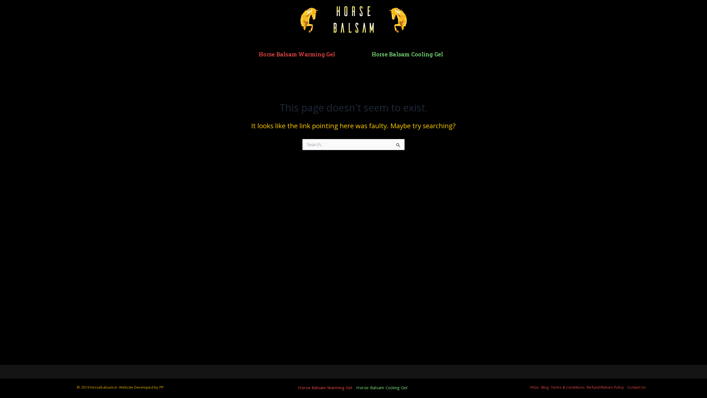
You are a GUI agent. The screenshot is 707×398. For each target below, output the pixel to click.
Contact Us (636, 387)
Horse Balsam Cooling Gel (407, 54)
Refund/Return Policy (605, 387)
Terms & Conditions (568, 387)
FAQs (534, 387)
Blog (545, 387)
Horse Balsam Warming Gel (297, 54)
